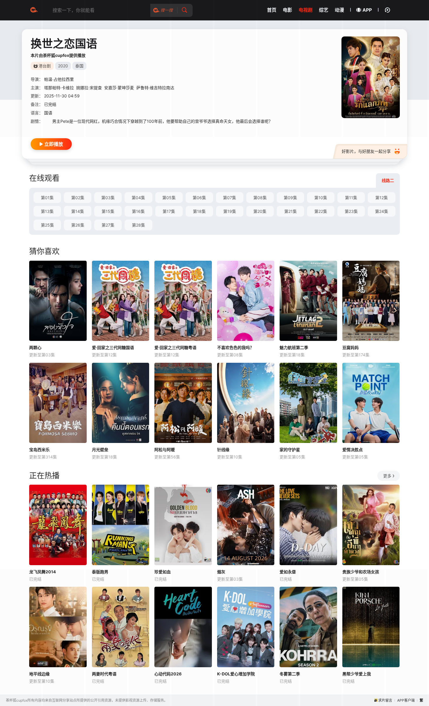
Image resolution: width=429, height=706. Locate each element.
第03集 (108, 197)
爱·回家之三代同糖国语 (113, 347)
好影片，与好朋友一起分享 (366, 151)
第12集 (381, 197)
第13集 (47, 211)
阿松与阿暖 (164, 449)
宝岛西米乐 (39, 449)
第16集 (138, 211)
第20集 (259, 211)
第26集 (77, 225)
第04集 (138, 197)
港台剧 (45, 65)
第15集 (108, 211)
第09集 (290, 197)
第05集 (169, 197)
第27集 (108, 225)
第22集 (320, 211)
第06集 (199, 197)
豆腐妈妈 (350, 347)
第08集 (260, 197)
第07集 (229, 197)
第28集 (138, 225)
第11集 (351, 197)
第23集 (351, 211)
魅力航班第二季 (294, 347)
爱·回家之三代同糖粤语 (175, 347)
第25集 (47, 225)
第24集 (381, 211)
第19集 (229, 211)
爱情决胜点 (352, 449)
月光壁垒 (100, 449)
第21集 (290, 211)
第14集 (77, 211)
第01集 (47, 197)
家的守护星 (290, 449)
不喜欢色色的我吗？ (235, 347)
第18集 (199, 211)
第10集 (320, 197)
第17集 (169, 211)
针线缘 (223, 449)
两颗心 (35, 347)
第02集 (77, 197)
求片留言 (385, 700)
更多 (387, 475)
